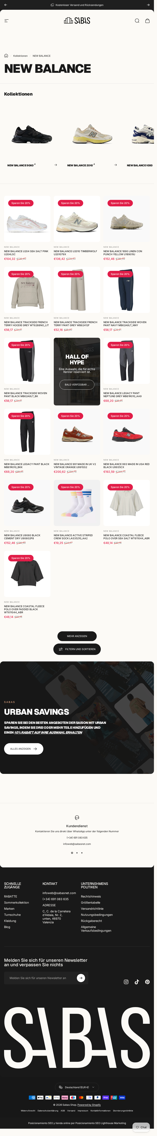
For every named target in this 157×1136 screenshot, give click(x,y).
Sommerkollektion (16, 902)
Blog (7, 927)
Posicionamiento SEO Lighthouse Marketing (100, 1123)
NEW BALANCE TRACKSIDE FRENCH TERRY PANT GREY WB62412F (75, 324)
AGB (63, 1111)
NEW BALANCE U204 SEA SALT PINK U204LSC (26, 253)
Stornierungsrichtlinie (123, 1111)
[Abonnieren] (81, 978)
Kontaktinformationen (101, 1111)
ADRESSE (49, 905)
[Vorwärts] (148, 5)
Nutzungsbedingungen (97, 914)
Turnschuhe (12, 914)
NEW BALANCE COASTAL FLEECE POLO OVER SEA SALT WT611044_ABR (126, 537)
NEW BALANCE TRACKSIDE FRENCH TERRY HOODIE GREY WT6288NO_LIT (26, 324)
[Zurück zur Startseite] (6, 56)
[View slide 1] (72, 852)
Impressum (83, 1111)
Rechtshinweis (91, 896)
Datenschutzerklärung (48, 1111)
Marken (9, 908)
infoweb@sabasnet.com (59, 893)
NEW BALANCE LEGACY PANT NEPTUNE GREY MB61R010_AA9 (122, 395)
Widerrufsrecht (28, 1111)
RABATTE (10, 896)
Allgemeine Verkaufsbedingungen (96, 928)
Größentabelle (90, 902)
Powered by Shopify (89, 1104)
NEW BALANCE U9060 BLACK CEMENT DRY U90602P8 (22, 537)
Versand (71, 1111)
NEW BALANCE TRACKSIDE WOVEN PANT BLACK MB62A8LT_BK (25, 395)
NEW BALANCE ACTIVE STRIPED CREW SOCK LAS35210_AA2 (73, 537)
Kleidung (10, 921)
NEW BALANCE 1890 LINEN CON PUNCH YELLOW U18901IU (122, 253)
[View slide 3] (82, 852)
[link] (76, 385)
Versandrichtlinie (92, 908)
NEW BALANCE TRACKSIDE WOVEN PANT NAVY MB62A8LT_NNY (124, 324)
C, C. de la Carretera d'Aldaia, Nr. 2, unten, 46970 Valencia (57, 916)
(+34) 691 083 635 (56, 899)
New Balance (12, 247)
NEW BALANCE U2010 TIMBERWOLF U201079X (75, 253)
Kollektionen (20, 55)
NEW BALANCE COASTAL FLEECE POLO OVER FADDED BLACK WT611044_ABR (24, 609)
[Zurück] (5, 5)
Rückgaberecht (91, 921)
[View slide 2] (77, 852)
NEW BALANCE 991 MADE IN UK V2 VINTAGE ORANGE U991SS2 (75, 466)
